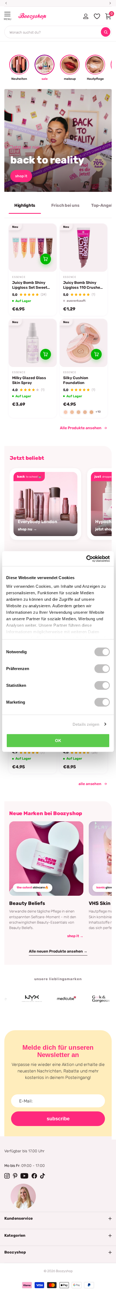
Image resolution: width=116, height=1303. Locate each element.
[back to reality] (58, 140)
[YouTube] (24, 1176)
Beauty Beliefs (27, 903)
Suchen (105, 32)
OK (58, 740)
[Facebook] (34, 1176)
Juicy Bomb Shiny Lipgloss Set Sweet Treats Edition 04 (29, 285)
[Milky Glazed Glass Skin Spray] (33, 343)
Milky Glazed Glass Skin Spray (29, 380)
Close (58, 1218)
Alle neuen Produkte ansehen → (58, 951)
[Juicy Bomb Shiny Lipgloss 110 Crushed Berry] (84, 248)
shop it (21, 176)
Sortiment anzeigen (7, 14)
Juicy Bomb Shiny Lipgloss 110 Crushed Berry (83, 285)
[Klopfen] (42, 1176)
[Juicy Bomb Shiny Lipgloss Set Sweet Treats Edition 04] (33, 248)
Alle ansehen (90, 784)
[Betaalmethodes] (27, 1285)
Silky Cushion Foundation (75, 380)
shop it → (75, 936)
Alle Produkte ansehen (80, 428)
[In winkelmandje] (45, 259)
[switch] (102, 668)
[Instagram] (7, 1176)
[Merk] (23, 998)
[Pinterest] (15, 1176)
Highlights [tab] (24, 205)
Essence (19, 277)
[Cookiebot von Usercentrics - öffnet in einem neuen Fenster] (86, 558)
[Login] (85, 16)
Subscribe (58, 1118)
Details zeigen (86, 724)
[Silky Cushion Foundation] (84, 343)
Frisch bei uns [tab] (65, 205)
